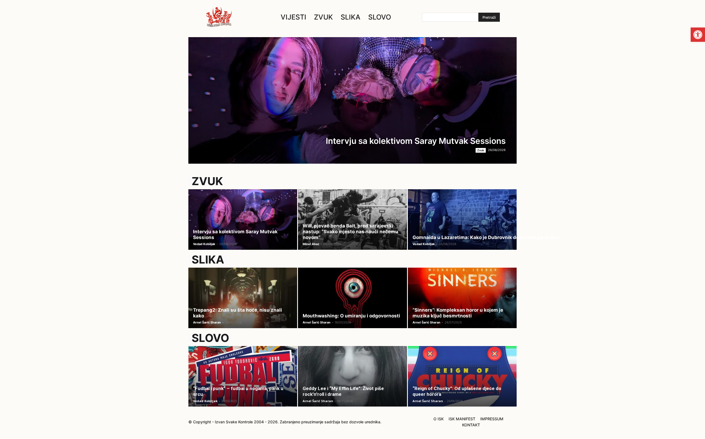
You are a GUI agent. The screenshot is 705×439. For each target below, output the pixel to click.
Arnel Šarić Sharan (207, 322)
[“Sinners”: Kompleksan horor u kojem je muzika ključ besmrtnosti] (462, 301)
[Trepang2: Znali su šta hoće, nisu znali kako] (242, 301)
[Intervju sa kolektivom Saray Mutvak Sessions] (352, 100)
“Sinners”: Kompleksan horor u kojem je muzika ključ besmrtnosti (458, 313)
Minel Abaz (311, 244)
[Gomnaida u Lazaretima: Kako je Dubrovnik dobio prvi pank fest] (462, 222)
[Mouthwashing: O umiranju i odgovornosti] (352, 301)
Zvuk (480, 150)
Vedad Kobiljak (204, 244)
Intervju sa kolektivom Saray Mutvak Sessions (416, 141)
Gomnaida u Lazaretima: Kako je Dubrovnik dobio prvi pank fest (486, 237)
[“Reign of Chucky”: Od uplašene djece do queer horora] (462, 379)
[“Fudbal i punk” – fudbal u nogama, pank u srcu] (242, 379)
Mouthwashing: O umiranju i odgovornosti (351, 316)
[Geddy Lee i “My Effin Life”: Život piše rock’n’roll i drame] (352, 379)
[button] (698, 35)
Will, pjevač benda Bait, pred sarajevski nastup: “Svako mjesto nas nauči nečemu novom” (350, 231)
